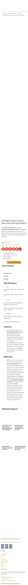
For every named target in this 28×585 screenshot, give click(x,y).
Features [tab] (6, 276)
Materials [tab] (6, 279)
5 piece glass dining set (9, 244)
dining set (18, 244)
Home (3, 13)
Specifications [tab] (7, 273)
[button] (14, 11)
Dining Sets (13, 13)
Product (8, 13)
